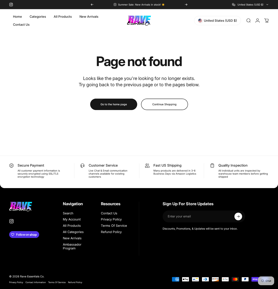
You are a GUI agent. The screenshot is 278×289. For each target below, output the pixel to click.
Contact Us (109, 213)
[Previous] (92, 4)
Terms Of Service (114, 226)
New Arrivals (72, 238)
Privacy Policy (111, 219)
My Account (72, 219)
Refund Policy (111, 232)
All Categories (73, 232)
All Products (72, 226)
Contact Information (35, 282)
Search (68, 213)
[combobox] (250, 4)
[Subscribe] (238, 216)
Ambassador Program (72, 246)
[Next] (186, 4)
